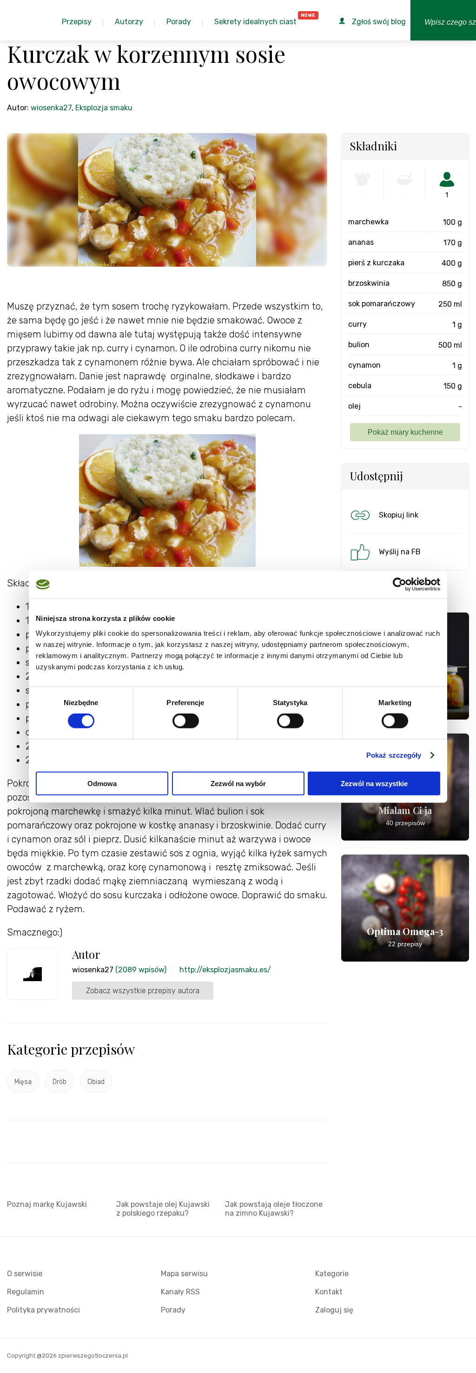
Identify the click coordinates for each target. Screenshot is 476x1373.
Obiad (96, 1082)
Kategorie (332, 1273)
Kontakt (329, 1291)
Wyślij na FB (400, 551)
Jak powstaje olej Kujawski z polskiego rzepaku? (163, 1209)
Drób (59, 1082)
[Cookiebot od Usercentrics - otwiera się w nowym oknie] (399, 585)
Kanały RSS (180, 1291)
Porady (173, 1310)
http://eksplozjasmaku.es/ (225, 969)
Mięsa (23, 1082)
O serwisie (24, 1273)
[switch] (185, 720)
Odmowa (102, 783)
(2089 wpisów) (140, 969)
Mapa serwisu (184, 1273)
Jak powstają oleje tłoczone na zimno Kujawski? (274, 1209)
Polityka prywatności (43, 1310)
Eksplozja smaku (103, 107)
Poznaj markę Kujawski (47, 1204)
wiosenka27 (51, 107)
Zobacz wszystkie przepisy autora (142, 990)
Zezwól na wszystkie (374, 783)
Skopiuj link (398, 515)
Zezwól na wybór (238, 783)
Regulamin (25, 1291)
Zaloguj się (334, 1310)
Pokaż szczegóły (394, 755)
